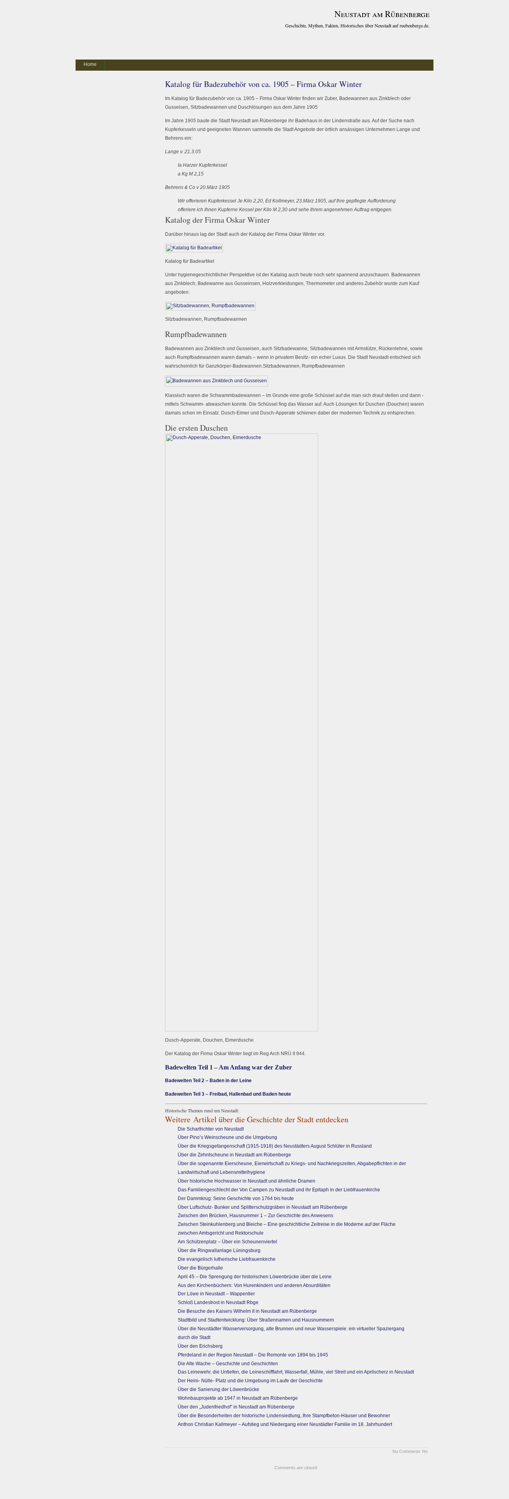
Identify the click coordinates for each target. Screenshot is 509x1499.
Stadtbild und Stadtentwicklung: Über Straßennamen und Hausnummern (256, 1320)
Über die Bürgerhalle (200, 1268)
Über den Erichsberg (200, 1346)
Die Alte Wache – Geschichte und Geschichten (228, 1363)
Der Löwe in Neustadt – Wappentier (216, 1294)
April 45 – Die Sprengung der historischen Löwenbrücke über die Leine (255, 1276)
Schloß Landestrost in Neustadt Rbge (218, 1302)
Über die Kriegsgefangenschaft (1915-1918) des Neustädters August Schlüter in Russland (275, 1146)
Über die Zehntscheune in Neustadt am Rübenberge (234, 1155)
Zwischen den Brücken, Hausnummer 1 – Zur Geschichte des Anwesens (255, 1215)
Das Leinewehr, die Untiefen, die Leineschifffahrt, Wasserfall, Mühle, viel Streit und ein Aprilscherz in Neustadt (296, 1372)
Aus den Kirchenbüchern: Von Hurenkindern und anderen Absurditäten (254, 1285)
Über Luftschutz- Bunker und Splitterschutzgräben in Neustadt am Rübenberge (263, 1207)
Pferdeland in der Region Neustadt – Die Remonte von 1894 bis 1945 (253, 1355)
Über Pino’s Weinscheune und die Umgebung (228, 1137)
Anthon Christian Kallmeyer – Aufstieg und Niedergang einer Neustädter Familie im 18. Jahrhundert (285, 1424)
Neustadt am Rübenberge (381, 13)
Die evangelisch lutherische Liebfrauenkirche (227, 1259)
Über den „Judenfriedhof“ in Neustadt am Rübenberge (236, 1407)
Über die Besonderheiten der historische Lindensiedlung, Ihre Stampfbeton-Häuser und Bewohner (284, 1415)
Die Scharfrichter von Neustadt (211, 1129)
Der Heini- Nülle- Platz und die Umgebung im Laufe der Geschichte (250, 1380)
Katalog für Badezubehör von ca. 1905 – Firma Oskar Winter (263, 84)
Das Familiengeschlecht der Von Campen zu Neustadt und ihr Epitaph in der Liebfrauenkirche (279, 1190)
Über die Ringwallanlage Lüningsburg (219, 1250)
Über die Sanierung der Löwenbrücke (218, 1389)
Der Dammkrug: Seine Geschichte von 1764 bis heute (236, 1198)
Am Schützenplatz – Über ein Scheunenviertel (228, 1242)
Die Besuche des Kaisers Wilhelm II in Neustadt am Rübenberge (247, 1311)
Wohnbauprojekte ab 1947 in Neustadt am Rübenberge (238, 1398)
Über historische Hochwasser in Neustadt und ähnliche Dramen (246, 1181)
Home (90, 64)
